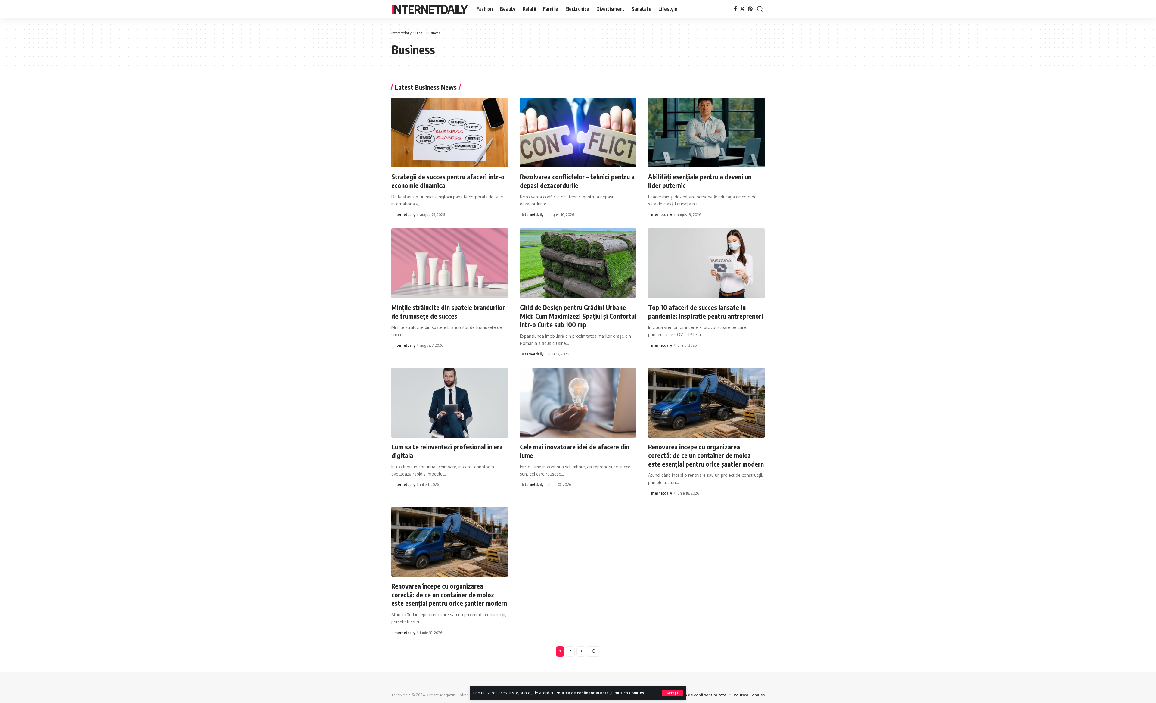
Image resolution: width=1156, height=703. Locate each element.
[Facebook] (735, 9)
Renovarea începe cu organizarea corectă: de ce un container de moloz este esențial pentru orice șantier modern (706, 455)
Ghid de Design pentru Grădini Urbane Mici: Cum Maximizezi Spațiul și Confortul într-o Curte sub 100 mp (578, 316)
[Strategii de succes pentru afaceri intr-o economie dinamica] (449, 133)
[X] (742, 9)
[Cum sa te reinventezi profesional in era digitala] (449, 403)
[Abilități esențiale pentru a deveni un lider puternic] (706, 133)
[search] (760, 9)
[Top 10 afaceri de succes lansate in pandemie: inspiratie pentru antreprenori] (706, 263)
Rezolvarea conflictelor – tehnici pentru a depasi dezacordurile (577, 180)
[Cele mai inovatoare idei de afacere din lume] (578, 403)
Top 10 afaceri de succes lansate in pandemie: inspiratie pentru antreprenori (705, 311)
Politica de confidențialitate (582, 692)
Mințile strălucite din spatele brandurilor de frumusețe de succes (448, 311)
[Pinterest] (750, 9)
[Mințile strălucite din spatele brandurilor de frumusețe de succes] (449, 263)
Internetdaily (429, 9)
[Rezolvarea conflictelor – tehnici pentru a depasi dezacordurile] (578, 133)
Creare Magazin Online (448, 694)
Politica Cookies (628, 692)
